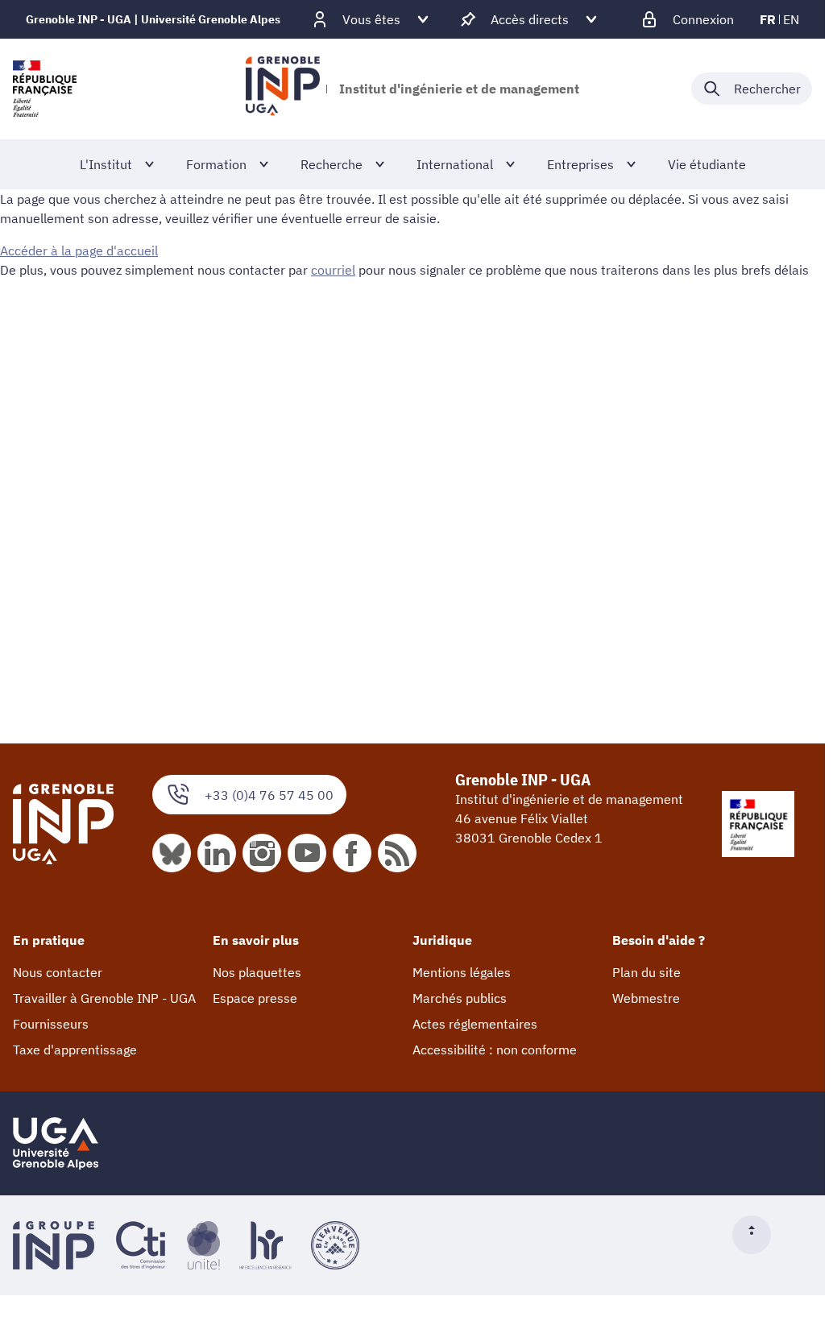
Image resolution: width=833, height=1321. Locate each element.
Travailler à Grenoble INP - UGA (104, 998)
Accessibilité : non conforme (494, 1049)
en (791, 19)
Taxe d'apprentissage (75, 1049)
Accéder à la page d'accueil (79, 250)
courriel (333, 270)
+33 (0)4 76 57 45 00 (269, 795)
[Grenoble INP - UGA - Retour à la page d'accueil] (282, 88)
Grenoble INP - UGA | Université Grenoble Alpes (153, 19)
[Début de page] (758, 1234)
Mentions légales (461, 972)
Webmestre (646, 998)
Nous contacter (57, 972)
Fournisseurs (51, 1024)
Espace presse (255, 998)
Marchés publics (459, 998)
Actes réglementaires (474, 1024)
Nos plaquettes (257, 972)
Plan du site (646, 972)
